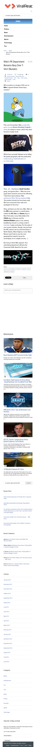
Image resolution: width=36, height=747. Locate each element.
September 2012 (8, 648)
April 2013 (6, 620)
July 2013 (6, 607)
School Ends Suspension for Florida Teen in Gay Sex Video (17, 497)
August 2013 (7, 602)
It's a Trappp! (12, 268)
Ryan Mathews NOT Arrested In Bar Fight (18, 355)
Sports (6, 39)
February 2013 (7, 630)
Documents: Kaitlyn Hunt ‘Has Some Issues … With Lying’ (17, 517)
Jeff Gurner (9, 74)
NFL (15, 78)
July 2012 (6, 657)
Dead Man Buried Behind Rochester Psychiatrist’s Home (17, 503)
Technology (8, 43)
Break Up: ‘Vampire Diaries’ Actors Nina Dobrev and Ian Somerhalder (16, 564)
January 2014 (7, 580)
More (30, 745)
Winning (7, 271)
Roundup (6, 703)
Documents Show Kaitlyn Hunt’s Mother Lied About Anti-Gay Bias (17, 524)
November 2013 (8, 589)
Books (5, 676)
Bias (18, 268)
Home (6, 26)
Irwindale (7, 225)
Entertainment (8, 36)
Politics (6, 29)
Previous (29, 62)
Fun (5, 46)
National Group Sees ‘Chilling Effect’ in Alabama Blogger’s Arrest (18, 546)
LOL (6, 268)
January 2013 (7, 634)
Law (5, 689)
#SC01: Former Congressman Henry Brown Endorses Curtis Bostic (16, 440)
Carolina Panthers (9, 78)
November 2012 (8, 643)
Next (31, 62)
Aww (12, 271)
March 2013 (7, 625)
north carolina (24, 78)
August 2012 (7, 652)
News (6, 32)
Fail (29, 268)
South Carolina (8, 79)
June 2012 (6, 661)
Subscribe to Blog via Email (12, 721)
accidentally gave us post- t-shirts (18, 127)
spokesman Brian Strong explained (15, 198)
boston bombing (10, 76)
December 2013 (8, 584)
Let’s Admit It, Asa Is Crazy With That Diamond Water (16, 540)
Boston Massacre (20, 76)
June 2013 (6, 611)
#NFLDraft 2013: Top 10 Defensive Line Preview (17, 410)
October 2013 (7, 593)
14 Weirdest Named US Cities (14, 469)
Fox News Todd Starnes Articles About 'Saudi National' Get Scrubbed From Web (18, 381)
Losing (24, 268)
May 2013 (6, 616)
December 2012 (8, 639)
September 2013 (8, 598)
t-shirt (14, 79)
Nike (18, 78)
